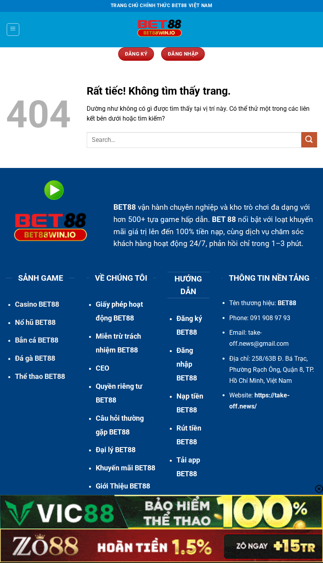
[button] (13, 29)
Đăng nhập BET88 (186, 364)
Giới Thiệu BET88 (123, 486)
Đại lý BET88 (116, 450)
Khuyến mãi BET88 (125, 468)
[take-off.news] (162, 29)
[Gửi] (309, 139)
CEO (102, 368)
